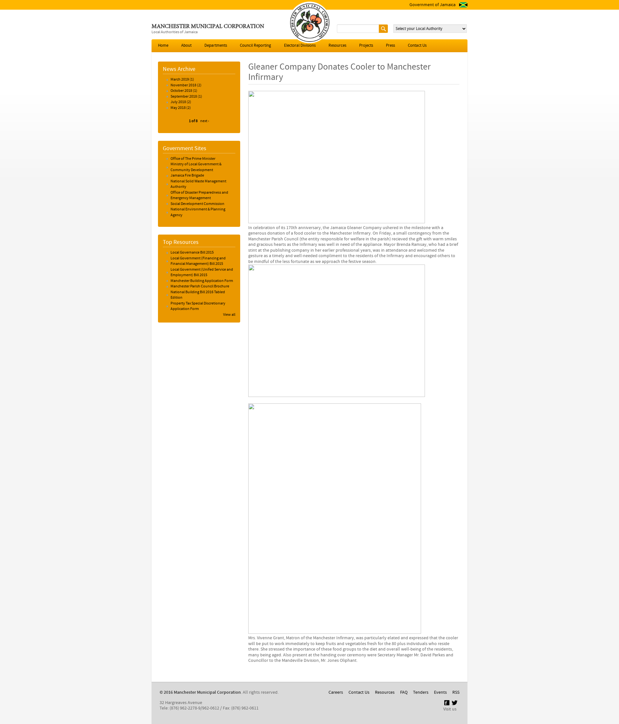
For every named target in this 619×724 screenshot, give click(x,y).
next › (204, 121)
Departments (215, 45)
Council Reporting (255, 45)
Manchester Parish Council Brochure (200, 286)
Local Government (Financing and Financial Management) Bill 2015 (198, 261)
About (186, 45)
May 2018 (178, 108)
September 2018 (184, 96)
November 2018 (183, 85)
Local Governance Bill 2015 (192, 252)
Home (163, 45)
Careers (336, 692)
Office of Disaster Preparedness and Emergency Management (199, 195)
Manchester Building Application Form (202, 281)
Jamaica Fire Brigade (187, 175)
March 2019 (180, 79)
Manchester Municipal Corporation (208, 27)
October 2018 (181, 90)
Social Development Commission (197, 204)
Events (440, 692)
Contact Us (417, 45)
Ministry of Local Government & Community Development (196, 167)
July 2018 (178, 102)
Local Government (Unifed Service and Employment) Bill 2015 (202, 272)
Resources (337, 45)
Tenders (420, 692)
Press (390, 45)
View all (229, 314)
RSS (455, 692)
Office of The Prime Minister (193, 158)
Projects (366, 45)
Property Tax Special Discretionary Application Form (198, 306)
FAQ (404, 692)
